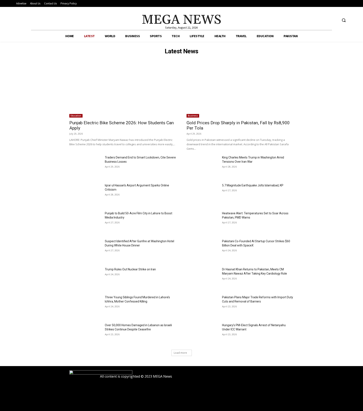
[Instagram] (327, 20)
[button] (344, 20)
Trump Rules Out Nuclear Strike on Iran (130, 269)
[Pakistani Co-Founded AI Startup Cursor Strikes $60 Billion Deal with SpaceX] (203, 250)
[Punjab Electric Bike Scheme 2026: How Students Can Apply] (122, 91)
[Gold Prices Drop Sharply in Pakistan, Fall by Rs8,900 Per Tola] (240, 91)
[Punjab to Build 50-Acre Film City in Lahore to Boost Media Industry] (85, 222)
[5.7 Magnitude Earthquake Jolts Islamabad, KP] (203, 194)
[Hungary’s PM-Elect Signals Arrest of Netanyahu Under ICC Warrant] (203, 334)
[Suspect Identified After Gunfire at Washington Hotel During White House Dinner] (85, 250)
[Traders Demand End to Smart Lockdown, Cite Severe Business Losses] (85, 166)
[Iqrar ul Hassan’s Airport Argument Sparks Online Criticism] (85, 194)
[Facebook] (319, 20)
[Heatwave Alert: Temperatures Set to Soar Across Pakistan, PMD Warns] (203, 222)
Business (193, 115)
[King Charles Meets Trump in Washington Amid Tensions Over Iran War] (203, 166)
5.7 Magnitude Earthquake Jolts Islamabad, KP (252, 185)
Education (76, 115)
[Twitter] (335, 20)
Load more (180, 353)
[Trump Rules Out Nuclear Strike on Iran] (85, 278)
